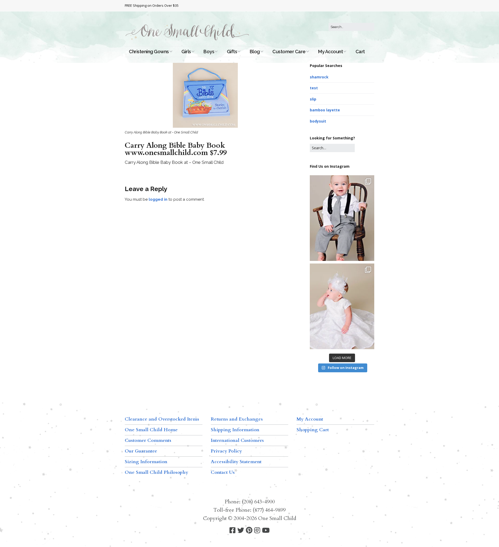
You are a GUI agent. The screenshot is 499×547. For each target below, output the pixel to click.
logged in (158, 199)
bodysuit (318, 121)
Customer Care (289, 51)
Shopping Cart (313, 430)
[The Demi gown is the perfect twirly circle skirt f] (342, 306)
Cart (360, 51)
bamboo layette (325, 109)
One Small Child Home (151, 430)
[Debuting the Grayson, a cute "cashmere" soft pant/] (342, 218)
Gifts (232, 51)
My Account (330, 51)
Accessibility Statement (236, 461)
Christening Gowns (149, 51)
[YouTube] (266, 530)
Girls (186, 51)
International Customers (237, 440)
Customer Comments (148, 440)
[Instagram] (257, 530)
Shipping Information (235, 430)
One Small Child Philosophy (156, 472)
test (314, 87)
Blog (255, 51)
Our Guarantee (141, 451)
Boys (208, 51)
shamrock (319, 77)
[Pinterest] (249, 530)
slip (313, 99)
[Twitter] (240, 530)
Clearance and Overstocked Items (162, 419)
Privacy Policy (226, 451)
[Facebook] (232, 530)
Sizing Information (146, 461)
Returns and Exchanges (237, 419)
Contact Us (223, 472)
